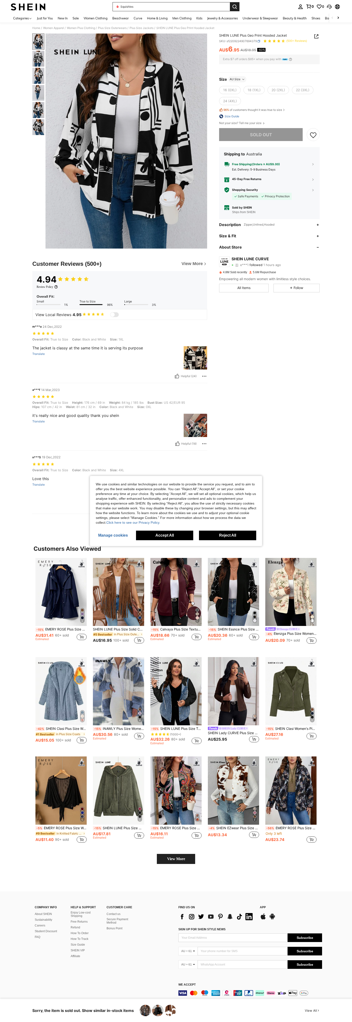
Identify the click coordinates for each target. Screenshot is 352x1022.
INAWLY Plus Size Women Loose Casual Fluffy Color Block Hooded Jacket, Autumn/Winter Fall (119, 729)
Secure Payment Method (117, 921)
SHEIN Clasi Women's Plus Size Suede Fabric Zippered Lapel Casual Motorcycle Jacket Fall (291, 729)
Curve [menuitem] (138, 18)
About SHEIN (43, 914)
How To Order (80, 933)
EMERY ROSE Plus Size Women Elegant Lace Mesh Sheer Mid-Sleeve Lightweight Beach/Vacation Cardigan (61, 828)
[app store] (263, 918)
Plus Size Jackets (141, 28)
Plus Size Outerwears (112, 28)
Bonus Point (114, 928)
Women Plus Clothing (81, 28)
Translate (38, 354)
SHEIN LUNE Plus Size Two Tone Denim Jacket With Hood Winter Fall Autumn (176, 729)
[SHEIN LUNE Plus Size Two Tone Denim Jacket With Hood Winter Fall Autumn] (176, 691)
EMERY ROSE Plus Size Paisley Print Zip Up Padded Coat (291, 828)
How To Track (79, 939)
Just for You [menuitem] (45, 18)
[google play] (272, 918)
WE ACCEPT (187, 984)
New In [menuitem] (63, 18)
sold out (261, 134)
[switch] (114, 314)
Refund (75, 927)
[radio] (230, 90)
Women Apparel (53, 28)
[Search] (234, 6)
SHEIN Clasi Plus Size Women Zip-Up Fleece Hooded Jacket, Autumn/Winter (61, 729)
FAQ (37, 937)
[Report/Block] (204, 376)
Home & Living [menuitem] (157, 18)
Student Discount (46, 931)
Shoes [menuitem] (316, 18)
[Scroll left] (332, 18)
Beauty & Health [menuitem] (295, 18)
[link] (310, 6)
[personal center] (300, 7)
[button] (329, 7)
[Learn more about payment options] (290, 59)
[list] (216, 916)
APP (263, 907)
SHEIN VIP (78, 950)
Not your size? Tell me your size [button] (240, 123)
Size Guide (78, 944)
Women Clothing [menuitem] (96, 18)
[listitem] (61, 604)
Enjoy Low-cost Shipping (81, 914)
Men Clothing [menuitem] (182, 18)
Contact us (113, 914)
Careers (40, 925)
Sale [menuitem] (76, 18)
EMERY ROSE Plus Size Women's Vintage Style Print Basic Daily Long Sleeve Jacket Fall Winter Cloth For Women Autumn (176, 828)
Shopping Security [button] (245, 190)
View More (176, 859)
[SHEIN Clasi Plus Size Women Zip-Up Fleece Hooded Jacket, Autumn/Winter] (61, 691)
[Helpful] (177, 376)
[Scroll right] (338, 18)
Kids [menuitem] (199, 18)
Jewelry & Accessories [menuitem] (222, 18)
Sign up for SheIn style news (202, 929)
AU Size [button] (235, 79)
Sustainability (43, 919)
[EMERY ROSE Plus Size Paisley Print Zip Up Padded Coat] (291, 790)
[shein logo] (28, 6)
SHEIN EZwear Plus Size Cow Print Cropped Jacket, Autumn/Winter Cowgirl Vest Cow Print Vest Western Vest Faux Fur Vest (234, 828)
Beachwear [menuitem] (120, 18)
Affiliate (75, 956)
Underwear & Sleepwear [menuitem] (260, 18)
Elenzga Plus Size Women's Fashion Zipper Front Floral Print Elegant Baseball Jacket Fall (291, 634)
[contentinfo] (250, 993)
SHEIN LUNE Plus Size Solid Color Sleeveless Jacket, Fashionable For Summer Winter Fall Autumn (118, 629)
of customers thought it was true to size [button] (252, 110)
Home (36, 28)
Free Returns (79, 921)
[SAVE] (313, 134)
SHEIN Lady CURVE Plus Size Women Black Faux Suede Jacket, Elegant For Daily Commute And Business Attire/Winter (233, 733)
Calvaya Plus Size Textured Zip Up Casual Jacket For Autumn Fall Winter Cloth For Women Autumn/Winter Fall (176, 629)
